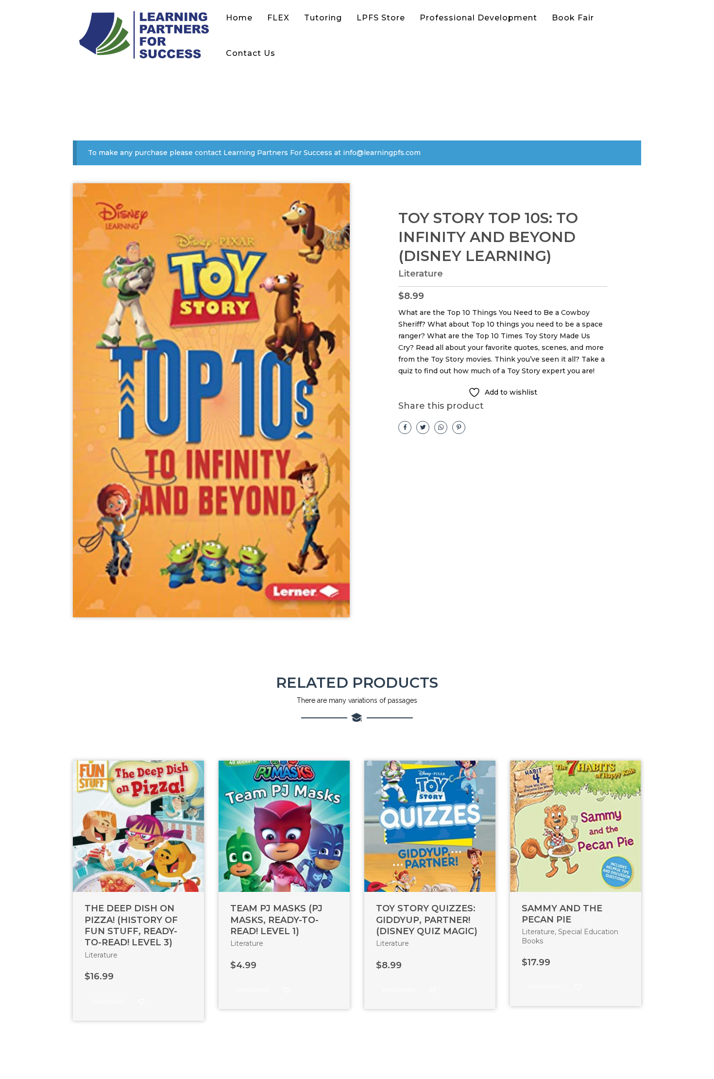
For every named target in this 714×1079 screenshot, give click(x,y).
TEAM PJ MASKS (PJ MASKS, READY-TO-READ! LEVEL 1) (276, 920)
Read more (107, 1001)
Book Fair (573, 17)
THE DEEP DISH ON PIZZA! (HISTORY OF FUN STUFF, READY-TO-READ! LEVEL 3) (131, 925)
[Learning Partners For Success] (146, 36)
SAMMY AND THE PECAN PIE (562, 914)
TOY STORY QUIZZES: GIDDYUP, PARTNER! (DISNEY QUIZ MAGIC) (426, 920)
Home (239, 17)
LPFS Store (381, 17)
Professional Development (478, 17)
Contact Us (250, 53)
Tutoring (323, 17)
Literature (420, 273)
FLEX (278, 17)
